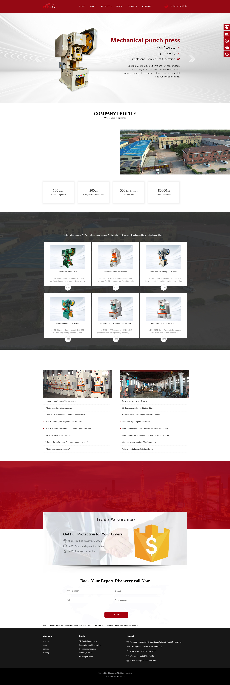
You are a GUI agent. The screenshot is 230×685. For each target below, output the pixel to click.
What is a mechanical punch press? (59, 408)
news (45, 645)
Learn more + (64, 171)
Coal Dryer (59, 625)
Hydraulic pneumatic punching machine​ (137, 408)
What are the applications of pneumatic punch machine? (67, 442)
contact (46, 649)
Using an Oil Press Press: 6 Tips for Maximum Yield (65, 415)
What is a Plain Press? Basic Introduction (137, 449)
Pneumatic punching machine (96, 235)
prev (37, 58)
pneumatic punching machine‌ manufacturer (62, 401)
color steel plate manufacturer (75, 625)
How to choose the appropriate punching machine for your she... (146, 435)
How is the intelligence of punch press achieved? (64, 422)
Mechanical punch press (72, 235)
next (192, 58)
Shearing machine (155, 235)
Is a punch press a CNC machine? (58, 435)
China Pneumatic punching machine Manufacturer (141, 415)
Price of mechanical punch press (134, 401)
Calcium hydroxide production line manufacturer (105, 625)
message (46, 653)
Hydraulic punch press (119, 235)
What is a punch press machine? (58, 449)
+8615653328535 (148, 651)
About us (46, 641)
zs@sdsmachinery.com (147, 660)
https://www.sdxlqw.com (115, 676)
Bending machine (137, 235)
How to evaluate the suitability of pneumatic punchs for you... (69, 428)
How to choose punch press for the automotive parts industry (145, 428)
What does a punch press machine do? (136, 422)
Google (52, 625)
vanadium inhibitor (131, 625)
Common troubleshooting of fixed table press (139, 442)
